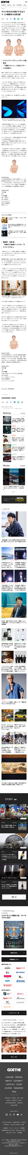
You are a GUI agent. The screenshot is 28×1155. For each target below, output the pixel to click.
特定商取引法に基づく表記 (8, 1130)
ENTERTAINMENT (10, 1102)
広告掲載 (5, 1128)
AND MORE (14, 1105)
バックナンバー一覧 (14, 1013)
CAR (14, 5)
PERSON (3, 5)
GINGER (24, 1122)
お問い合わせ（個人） (21, 1130)
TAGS (14, 1091)
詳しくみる (14, 1057)
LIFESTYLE (7, 406)
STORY (19, 1084)
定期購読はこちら (14, 959)
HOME (2, 406)
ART (18, 1098)
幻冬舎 (22, 1124)
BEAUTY (14, 1100)
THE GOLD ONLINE (15, 1124)
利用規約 (22, 1128)
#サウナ (13, 397)
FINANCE (20, 1102)
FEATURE (10, 1077)
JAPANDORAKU (16, 1122)
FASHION (7, 1098)
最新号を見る (14, 953)
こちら (22, 120)
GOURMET (19, 5)
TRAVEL (13, 1098)
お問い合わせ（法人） (11, 1132)
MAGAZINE (18, 1088)
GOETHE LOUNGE (6, 1122)
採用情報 (20, 1132)
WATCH (9, 5)
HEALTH (11, 406)
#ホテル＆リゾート (6, 397)
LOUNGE (8, 1088)
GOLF (24, 5)
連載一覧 (14, 897)
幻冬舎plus (6, 1124)
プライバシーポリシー (14, 1128)
